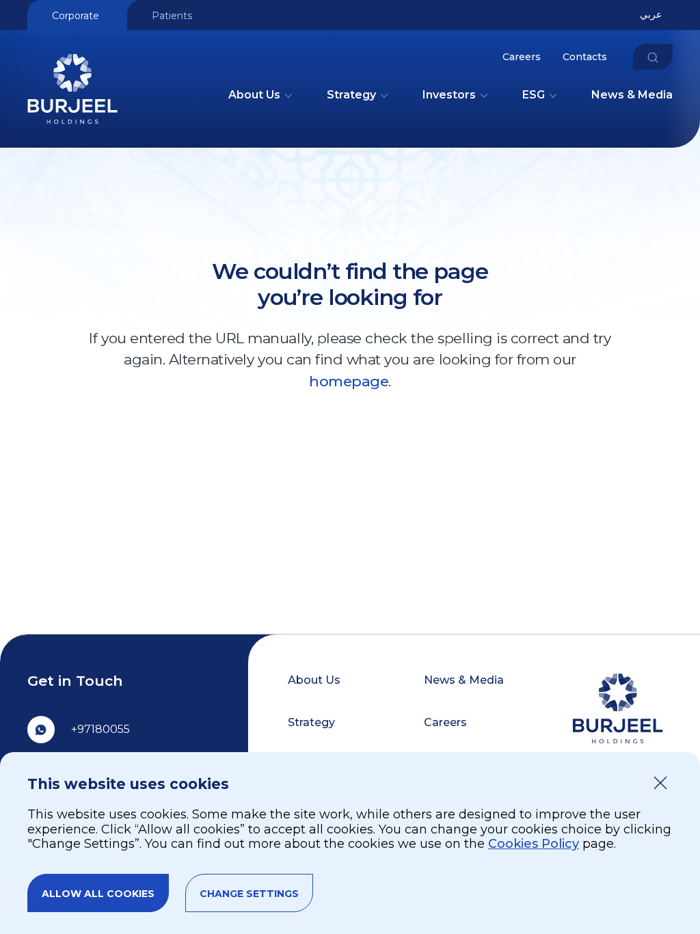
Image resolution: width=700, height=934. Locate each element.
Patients (172, 16)
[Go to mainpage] (72, 130)
